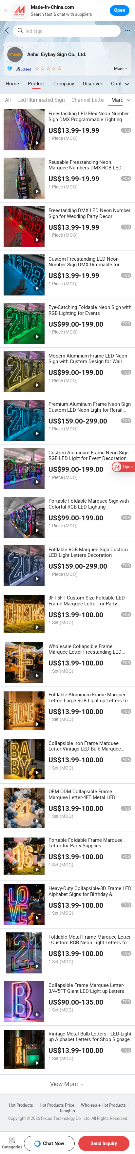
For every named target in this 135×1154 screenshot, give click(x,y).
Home (12, 83)
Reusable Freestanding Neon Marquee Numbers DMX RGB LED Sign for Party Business (85, 168)
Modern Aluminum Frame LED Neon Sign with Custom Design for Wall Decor (87, 361)
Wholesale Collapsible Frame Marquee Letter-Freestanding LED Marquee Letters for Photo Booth (85, 652)
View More (64, 1084)
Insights (67, 1111)
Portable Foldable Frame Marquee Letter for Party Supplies (85, 843)
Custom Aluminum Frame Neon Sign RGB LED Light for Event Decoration (88, 455)
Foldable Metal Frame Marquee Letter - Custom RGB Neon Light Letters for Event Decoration (89, 942)
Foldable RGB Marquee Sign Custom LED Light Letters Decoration (88, 552)
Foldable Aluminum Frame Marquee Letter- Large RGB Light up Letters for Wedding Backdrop (88, 700)
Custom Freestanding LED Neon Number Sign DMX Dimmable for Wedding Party (84, 264)
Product (36, 83)
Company (63, 83)
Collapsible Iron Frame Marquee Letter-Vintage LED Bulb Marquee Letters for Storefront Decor (84, 749)
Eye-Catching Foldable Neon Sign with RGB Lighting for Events (89, 310)
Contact (119, 83)
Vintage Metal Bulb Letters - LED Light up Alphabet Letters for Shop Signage (89, 1036)
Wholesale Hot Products (103, 1105)
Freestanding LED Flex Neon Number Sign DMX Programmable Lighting (88, 116)
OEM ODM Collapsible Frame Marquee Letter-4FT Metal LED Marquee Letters (81, 797)
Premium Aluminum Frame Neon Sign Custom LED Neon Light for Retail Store (89, 410)
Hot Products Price (57, 1105)
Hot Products (21, 1105)
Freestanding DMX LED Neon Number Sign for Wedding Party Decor (89, 213)
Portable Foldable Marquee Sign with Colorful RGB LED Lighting (88, 503)
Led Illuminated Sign (41, 99)
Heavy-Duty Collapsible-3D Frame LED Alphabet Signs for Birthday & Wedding (89, 894)
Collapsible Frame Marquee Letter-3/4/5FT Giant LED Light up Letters (86, 988)
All (8, 99)
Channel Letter (88, 99)
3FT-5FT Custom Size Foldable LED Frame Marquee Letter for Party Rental (86, 603)
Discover (92, 83)
